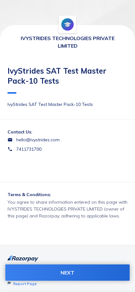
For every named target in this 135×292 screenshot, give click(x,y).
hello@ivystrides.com (38, 140)
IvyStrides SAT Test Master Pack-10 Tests (57, 76)
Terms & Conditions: (29, 194)
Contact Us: (20, 132)
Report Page (24, 283)
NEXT (67, 272)
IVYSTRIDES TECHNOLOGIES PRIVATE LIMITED (68, 42)
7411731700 (28, 149)
